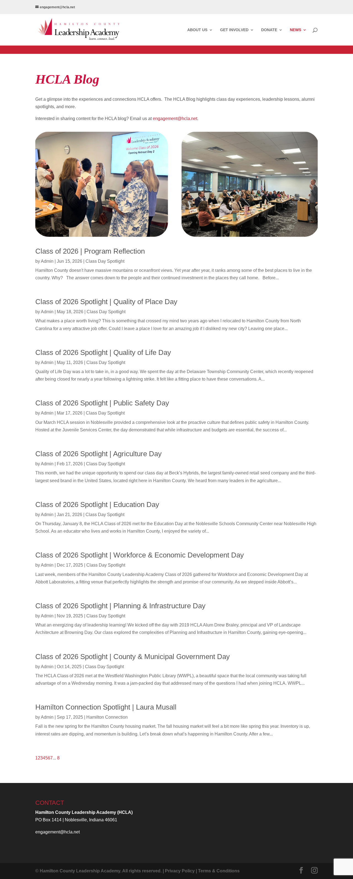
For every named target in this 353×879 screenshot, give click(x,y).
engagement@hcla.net (175, 118)
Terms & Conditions (219, 871)
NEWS (295, 30)
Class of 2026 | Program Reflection (90, 251)
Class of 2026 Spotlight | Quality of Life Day (103, 352)
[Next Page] (56, 758)
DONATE (269, 30)
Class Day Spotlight (104, 261)
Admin (47, 261)
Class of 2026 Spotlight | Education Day (97, 504)
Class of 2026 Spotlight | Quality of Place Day (106, 302)
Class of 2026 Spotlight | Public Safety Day (102, 403)
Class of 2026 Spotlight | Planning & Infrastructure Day (120, 606)
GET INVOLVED (234, 30)
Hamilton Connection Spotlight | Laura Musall (105, 707)
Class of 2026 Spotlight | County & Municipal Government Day (132, 656)
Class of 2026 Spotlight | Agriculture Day (98, 454)
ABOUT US (197, 30)
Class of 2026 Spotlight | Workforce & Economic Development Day (139, 555)
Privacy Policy (180, 871)
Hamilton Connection (107, 717)
